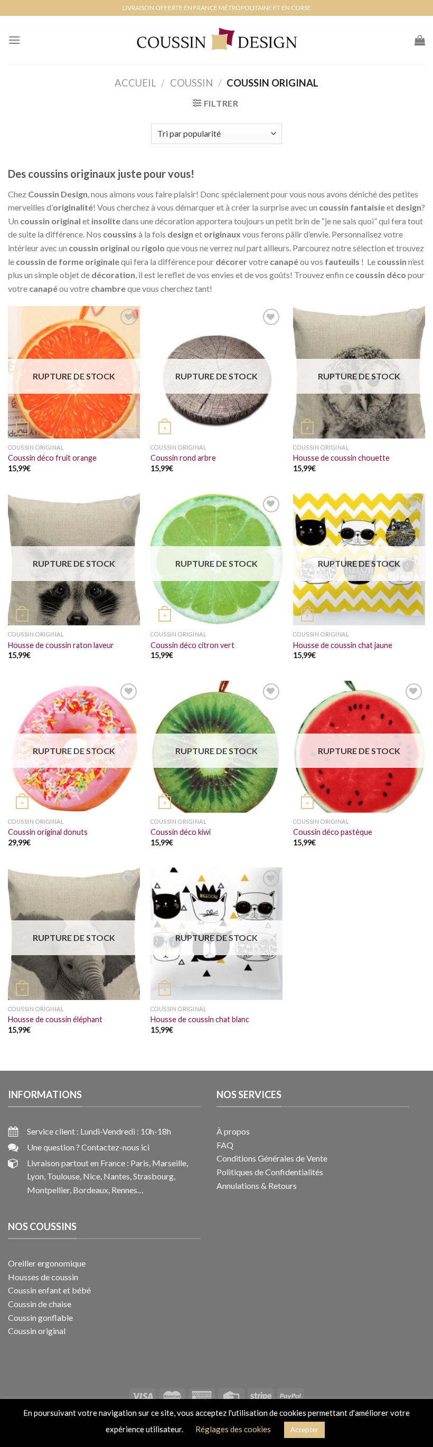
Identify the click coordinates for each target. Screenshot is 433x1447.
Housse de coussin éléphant (55, 1019)
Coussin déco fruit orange (52, 457)
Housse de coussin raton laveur (61, 645)
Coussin (191, 83)
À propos (233, 1131)
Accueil (135, 83)
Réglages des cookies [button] (233, 1429)
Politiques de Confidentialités (269, 1172)
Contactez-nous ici (115, 1147)
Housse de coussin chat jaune (342, 645)
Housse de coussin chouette (341, 457)
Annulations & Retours (256, 1186)
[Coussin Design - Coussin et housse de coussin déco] (216, 40)
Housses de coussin (43, 1277)
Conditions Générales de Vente (271, 1158)
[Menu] (14, 40)
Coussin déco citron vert (192, 645)
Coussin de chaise (39, 1304)
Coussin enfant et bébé (49, 1290)
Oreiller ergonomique (47, 1263)
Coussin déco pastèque (332, 831)
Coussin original (36, 1331)
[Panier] (420, 40)
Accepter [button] (304, 1429)
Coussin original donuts (48, 831)
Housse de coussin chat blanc (199, 1019)
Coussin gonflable (40, 1317)
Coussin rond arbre (183, 457)
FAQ (224, 1145)
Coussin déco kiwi (180, 831)
